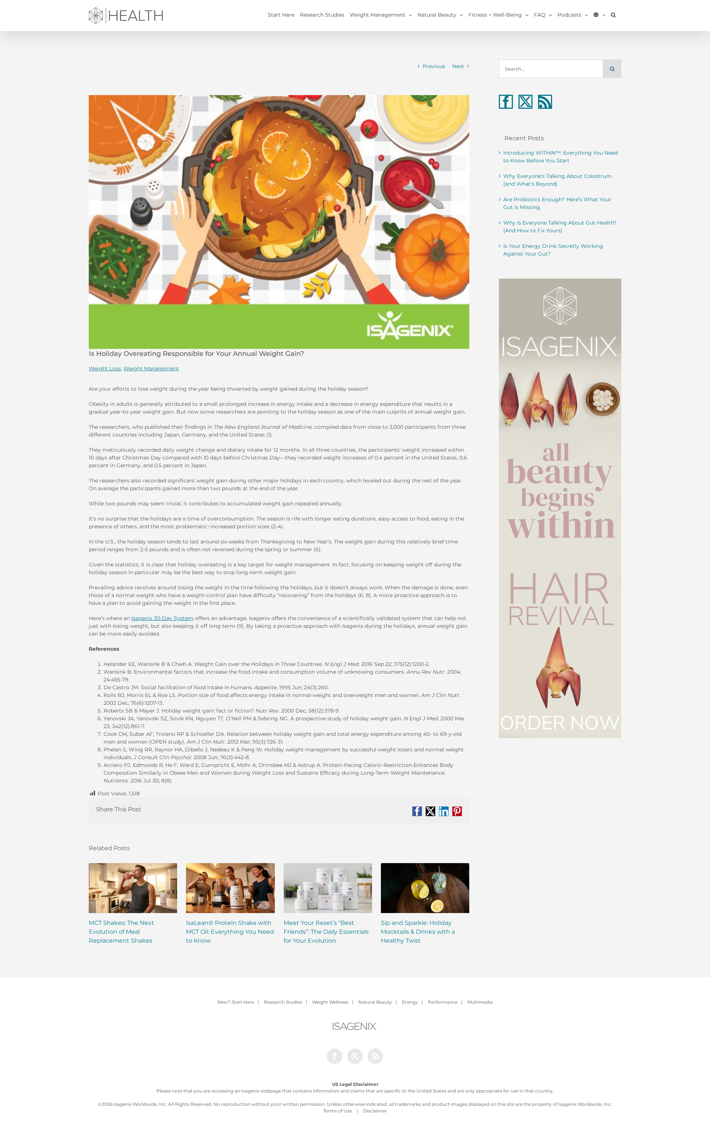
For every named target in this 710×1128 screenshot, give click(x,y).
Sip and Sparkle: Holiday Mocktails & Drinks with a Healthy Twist (418, 931)
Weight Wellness (330, 1002)
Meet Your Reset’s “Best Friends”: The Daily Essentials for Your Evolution (326, 931)
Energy (410, 1002)
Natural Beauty (375, 1002)
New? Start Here (235, 1002)
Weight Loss (105, 368)
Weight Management (151, 368)
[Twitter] (525, 102)
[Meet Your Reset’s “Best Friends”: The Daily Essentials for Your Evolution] (328, 888)
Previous (434, 66)
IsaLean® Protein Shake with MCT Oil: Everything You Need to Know (230, 931)
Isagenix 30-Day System (162, 618)
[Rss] (545, 102)
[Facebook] (506, 102)
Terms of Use (337, 1111)
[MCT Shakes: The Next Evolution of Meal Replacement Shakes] (133, 888)
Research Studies (283, 1002)
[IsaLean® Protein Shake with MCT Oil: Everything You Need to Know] (230, 888)
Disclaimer (375, 1111)
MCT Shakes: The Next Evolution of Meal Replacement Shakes (121, 931)
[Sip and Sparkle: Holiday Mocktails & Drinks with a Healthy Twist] (425, 888)
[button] (613, 15)
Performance (442, 1002)
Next (458, 66)
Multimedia (480, 1002)
